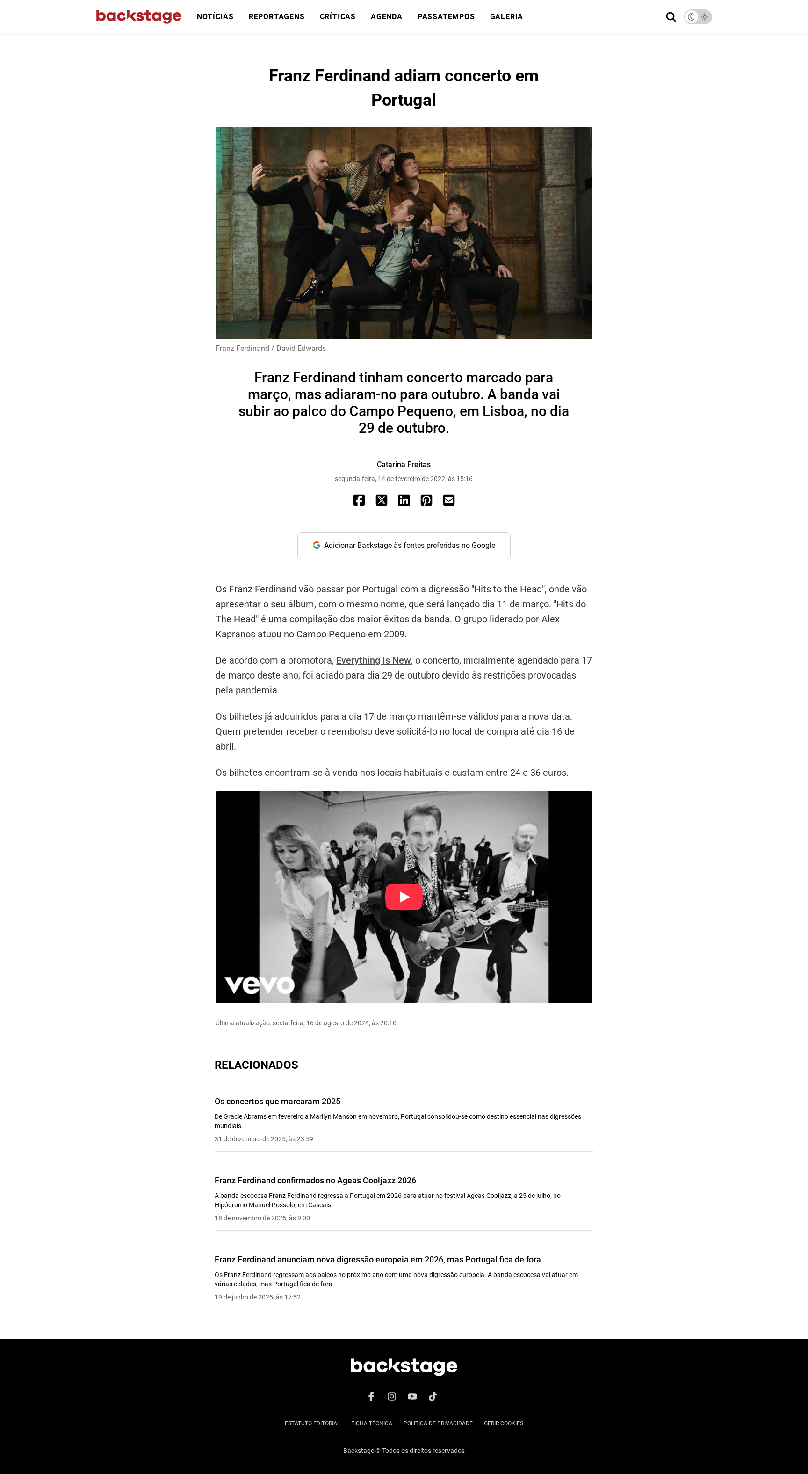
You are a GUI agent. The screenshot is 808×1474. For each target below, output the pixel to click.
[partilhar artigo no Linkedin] (404, 500)
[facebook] (371, 1396)
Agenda (387, 16)
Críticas (338, 16)
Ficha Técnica (371, 1423)
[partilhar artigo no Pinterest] (426, 500)
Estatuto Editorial (312, 1423)
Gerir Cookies (503, 1423)
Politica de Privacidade (438, 1423)
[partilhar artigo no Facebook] (359, 500)
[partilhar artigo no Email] (449, 500)
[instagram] (392, 1396)
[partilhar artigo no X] (381, 500)
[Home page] (139, 16)
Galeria (507, 16)
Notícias (215, 16)
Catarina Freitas (404, 464)
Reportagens (277, 16)
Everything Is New (373, 660)
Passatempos (446, 16)
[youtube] (412, 1396)
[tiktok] (433, 1396)
